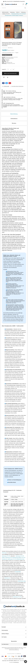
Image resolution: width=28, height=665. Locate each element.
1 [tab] (10, 39)
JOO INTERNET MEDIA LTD (13, 660)
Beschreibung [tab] (14, 114)
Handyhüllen (18, 571)
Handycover (7, 578)
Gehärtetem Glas (22, 581)
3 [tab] (12, 39)
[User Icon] (23, 4)
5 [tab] (15, 39)
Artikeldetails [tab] (14, 118)
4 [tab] (14, 39)
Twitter (6, 83)
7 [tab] (18, 39)
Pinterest (10, 83)
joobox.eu (19, 653)
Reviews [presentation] (14, 123)
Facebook (3, 83)
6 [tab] (16, 39)
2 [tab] (11, 39)
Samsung (4, 552)
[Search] (25, 8)
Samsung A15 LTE (6, 556)
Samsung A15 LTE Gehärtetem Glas (16, 559)
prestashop (16, 662)
